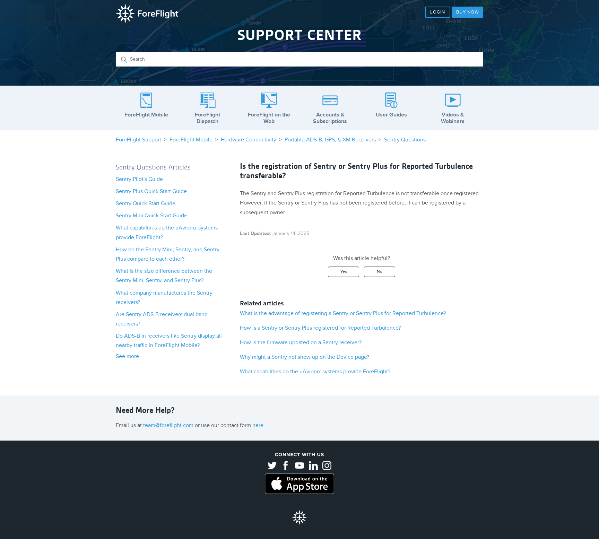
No (379, 271)
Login (437, 12)
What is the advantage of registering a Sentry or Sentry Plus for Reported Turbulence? (343, 313)
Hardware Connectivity (248, 139)
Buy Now (467, 12)
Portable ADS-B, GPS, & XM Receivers (330, 139)
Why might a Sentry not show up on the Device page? (304, 357)
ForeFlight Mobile (191, 139)
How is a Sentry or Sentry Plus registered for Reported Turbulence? (320, 327)
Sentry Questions (405, 139)
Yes (343, 271)
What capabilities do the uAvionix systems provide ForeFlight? (315, 371)
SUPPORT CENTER (299, 35)
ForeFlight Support (138, 139)
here (258, 425)
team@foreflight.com (169, 425)
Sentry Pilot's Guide (139, 179)
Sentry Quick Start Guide (145, 203)
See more (127, 356)
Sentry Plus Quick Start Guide (151, 191)
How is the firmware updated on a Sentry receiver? (301, 342)
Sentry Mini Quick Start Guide (151, 215)
